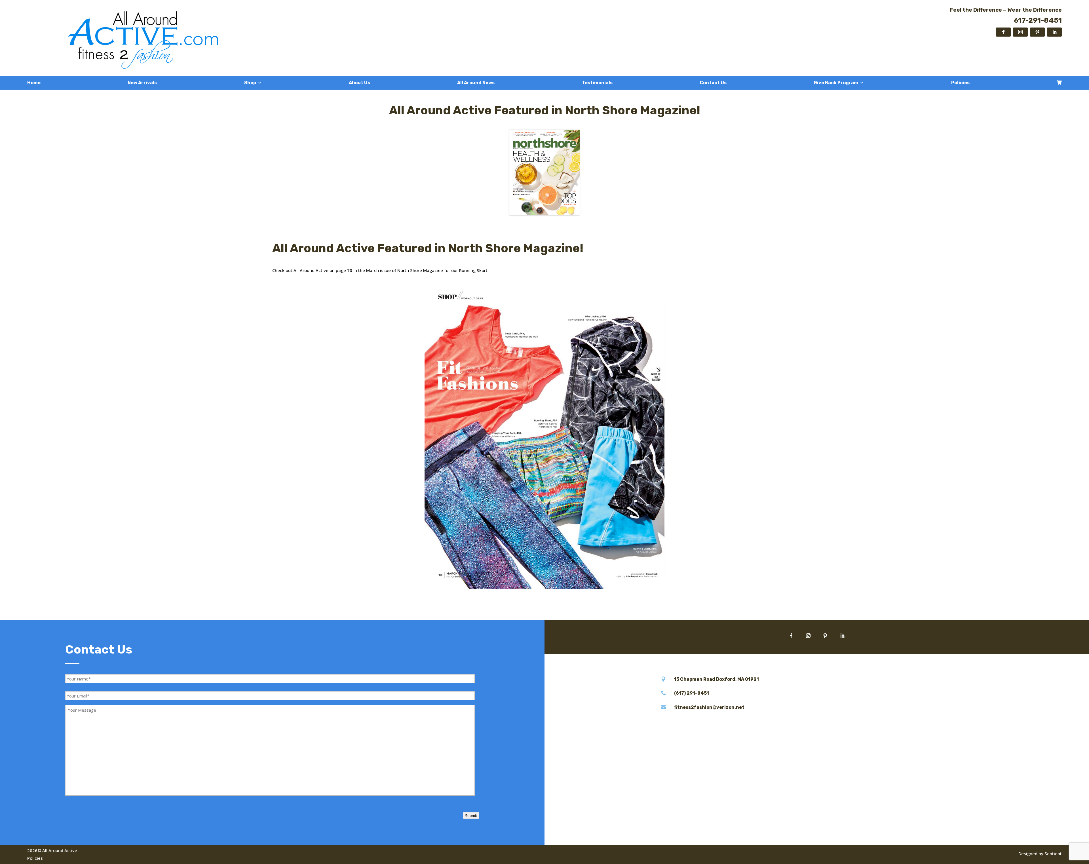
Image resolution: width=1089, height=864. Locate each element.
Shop (250, 82)
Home (34, 82)
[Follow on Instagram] (1020, 32)
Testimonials (597, 82)
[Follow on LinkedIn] (1054, 32)
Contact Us (713, 82)
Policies (960, 82)
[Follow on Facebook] (1003, 32)
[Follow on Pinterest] (1037, 32)
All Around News (476, 82)
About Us (359, 82)
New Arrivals (142, 82)
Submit (471, 815)
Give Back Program (836, 82)
